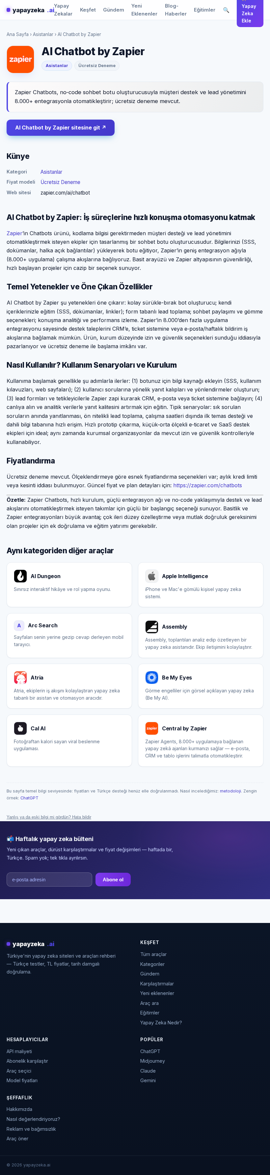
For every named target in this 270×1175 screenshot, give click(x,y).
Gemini (148, 1080)
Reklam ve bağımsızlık (31, 1129)
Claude (148, 1071)
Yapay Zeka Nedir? (161, 1022)
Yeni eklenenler (157, 993)
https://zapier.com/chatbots (207, 485)
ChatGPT (29, 797)
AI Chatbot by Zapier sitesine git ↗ (60, 127)
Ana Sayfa (18, 34)
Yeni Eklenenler (144, 10)
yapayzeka (33, 10)
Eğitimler (204, 10)
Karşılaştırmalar (157, 983)
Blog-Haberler (176, 10)
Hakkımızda (19, 1109)
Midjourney (152, 1061)
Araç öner (17, 1138)
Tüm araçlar (153, 954)
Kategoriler (152, 964)
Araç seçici (19, 1071)
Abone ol (113, 879)
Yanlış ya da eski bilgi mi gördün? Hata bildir (49, 817)
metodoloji (230, 791)
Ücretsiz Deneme (60, 182)
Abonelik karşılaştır (27, 1061)
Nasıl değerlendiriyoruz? (33, 1119)
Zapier (14, 233)
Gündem (113, 10)
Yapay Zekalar (63, 10)
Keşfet (88, 10)
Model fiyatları (22, 1080)
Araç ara (149, 1003)
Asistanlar (43, 34)
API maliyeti (19, 1051)
